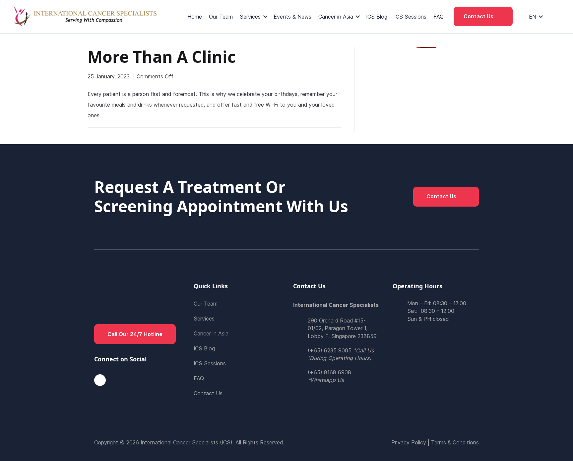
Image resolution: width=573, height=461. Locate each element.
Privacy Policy (408, 442)
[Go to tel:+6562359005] (336, 354)
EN (532, 16)
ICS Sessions (410, 16)
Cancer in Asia (335, 16)
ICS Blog (376, 16)
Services (250, 16)
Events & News (292, 16)
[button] (483, 16)
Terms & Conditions (455, 442)
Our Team (221, 16)
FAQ (438, 16)
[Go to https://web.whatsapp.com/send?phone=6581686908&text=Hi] (336, 376)
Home (194, 16)
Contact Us (208, 393)
